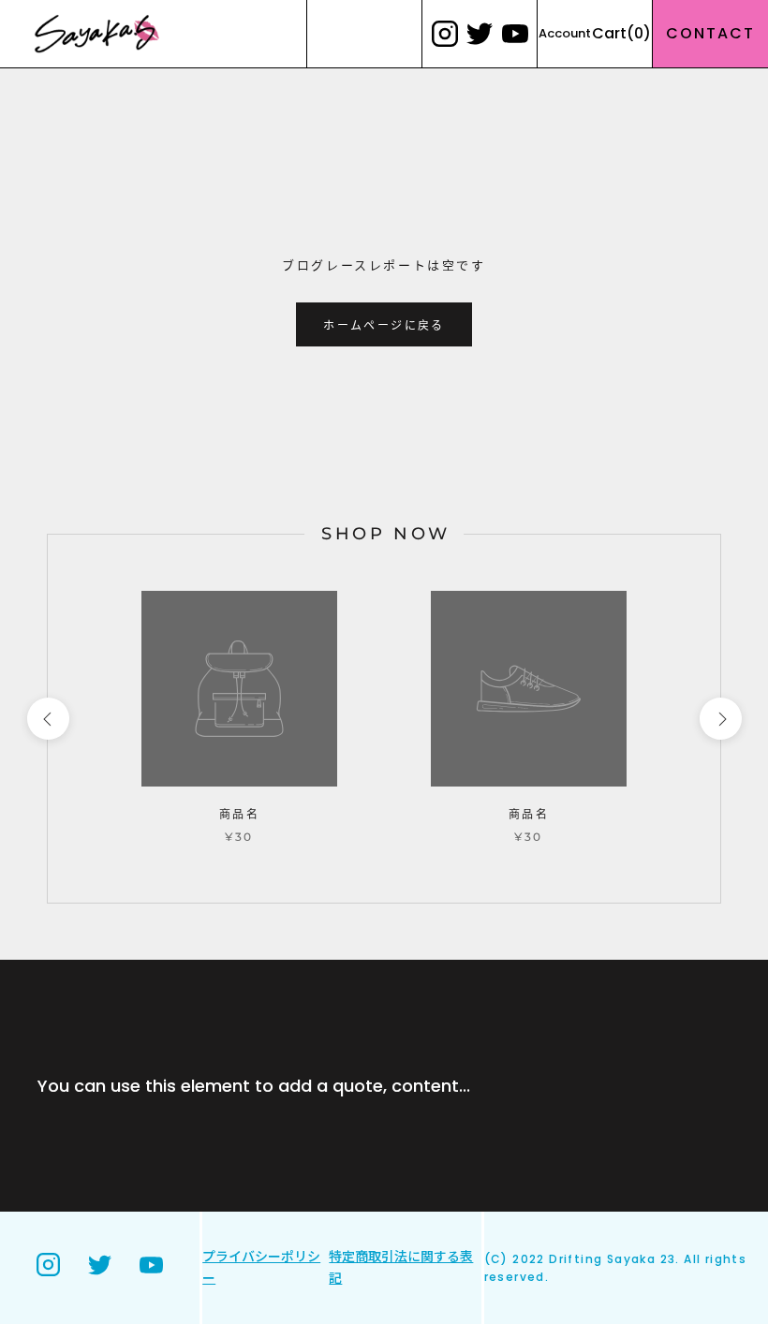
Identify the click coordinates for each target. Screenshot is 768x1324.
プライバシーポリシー (261, 1267)
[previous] (47, 719)
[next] (720, 719)
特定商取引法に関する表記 (401, 1267)
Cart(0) (621, 33)
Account (565, 33)
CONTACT (710, 33)
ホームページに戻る (384, 325)
